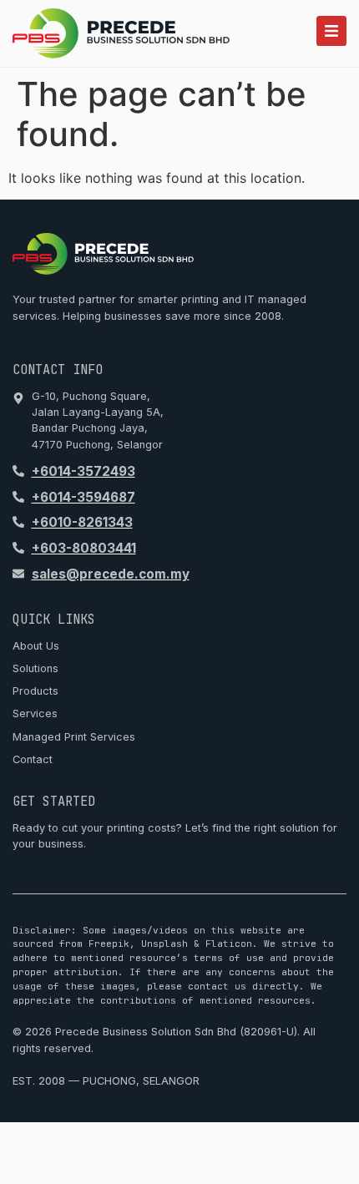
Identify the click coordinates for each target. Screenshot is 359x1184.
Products (35, 691)
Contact (33, 759)
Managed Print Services (74, 737)
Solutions (35, 668)
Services (35, 713)
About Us (36, 646)
